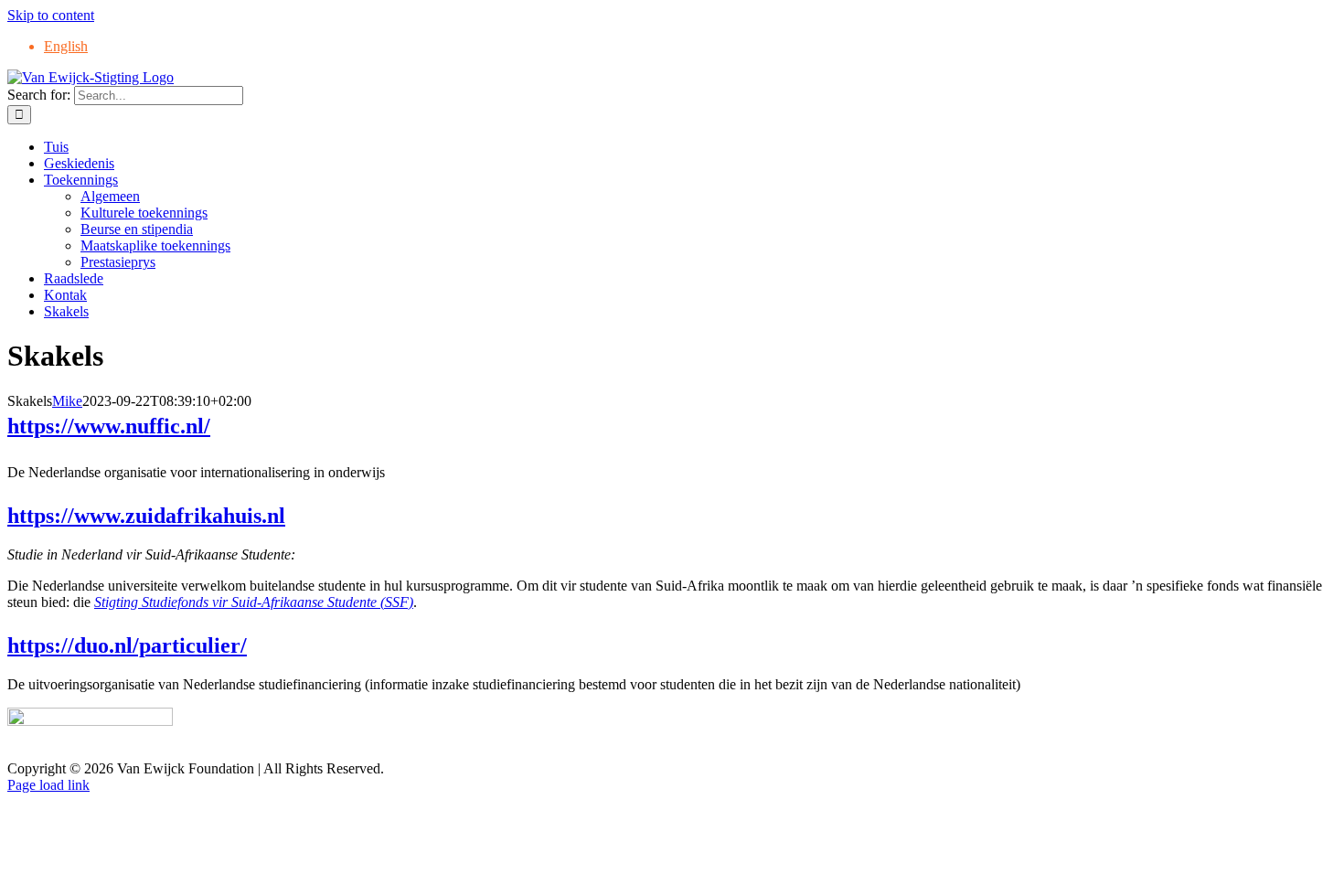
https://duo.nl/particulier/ (127, 645)
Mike (67, 401)
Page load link (48, 785)
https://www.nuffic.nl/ (108, 426)
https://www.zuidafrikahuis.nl (146, 516)
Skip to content (50, 15)
